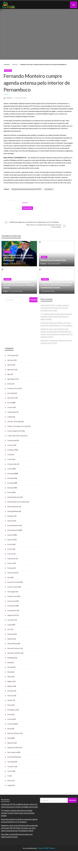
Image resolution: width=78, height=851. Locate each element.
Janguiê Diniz (11, 615)
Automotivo (11, 398)
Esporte (10, 535)
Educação (10, 488)
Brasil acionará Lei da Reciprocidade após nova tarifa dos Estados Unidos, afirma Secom (18, 257)
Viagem (9, 785)
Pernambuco (11, 710)
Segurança (10, 743)
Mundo (9, 672)
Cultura (9, 469)
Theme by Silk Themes (46, 848)
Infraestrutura (12, 596)
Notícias (10, 695)
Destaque (10, 473)
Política (14, 64)
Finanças (10, 568)
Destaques (11, 478)
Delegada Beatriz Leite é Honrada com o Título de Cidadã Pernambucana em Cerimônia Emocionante (56, 285)
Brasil (44, 257)
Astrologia (11, 393)
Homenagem (11, 592)
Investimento (11, 606)
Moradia (10, 667)
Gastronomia (11, 573)
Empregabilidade (13, 511)
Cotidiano (10, 450)
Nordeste (10, 691)
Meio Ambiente (12, 643)
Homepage (7, 64)
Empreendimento (13, 506)
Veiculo (9, 780)
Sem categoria (12, 752)
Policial (9, 719)
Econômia (10, 483)
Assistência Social (13, 388)
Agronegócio (11, 379)
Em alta (9, 492)
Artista (9, 384)
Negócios (10, 686)
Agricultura (11, 369)
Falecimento (11, 558)
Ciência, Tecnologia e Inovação (17, 426)
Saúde (9, 738)
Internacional (11, 601)
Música (9, 676)
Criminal (10, 459)
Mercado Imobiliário (14, 653)
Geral (9, 577)
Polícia (9, 714)
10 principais (11, 355)
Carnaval (10, 407)
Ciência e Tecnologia (14, 421)
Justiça (9, 625)
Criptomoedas (12, 464)
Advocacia (10, 360)
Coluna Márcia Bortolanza (16, 436)
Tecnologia (11, 762)
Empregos (10, 516)
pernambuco (49, 189)
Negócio (10, 681)
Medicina (10, 639)
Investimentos (12, 610)
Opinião (10, 700)
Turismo (10, 771)
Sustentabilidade (13, 757)
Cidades (10, 417)
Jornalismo (11, 620)
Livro (9, 629)
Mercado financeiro (14, 648)
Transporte (11, 766)
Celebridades (11, 412)
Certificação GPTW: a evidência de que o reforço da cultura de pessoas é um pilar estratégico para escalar (55, 307)
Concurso (10, 445)
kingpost (6, 291)
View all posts (27, 208)
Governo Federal (13, 587)
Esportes (10, 539)
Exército (10, 554)
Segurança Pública (13, 747)
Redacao (6, 263)
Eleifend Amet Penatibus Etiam (53, 260)
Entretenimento (12, 530)
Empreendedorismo (13, 497)
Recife (9, 729)
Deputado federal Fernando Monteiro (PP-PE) (26, 189)
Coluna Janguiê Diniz (14, 431)
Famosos (10, 563)
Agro (9, 374)
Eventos (10, 549)
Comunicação (11, 440)
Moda (9, 662)
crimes (9, 454)
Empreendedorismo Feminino (17, 502)
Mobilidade (11, 658)
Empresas (10, 521)
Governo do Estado (13, 582)
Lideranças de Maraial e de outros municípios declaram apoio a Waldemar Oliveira (19, 285)
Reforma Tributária (13, 733)
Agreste (10, 365)
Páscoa (9, 705)
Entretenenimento (13, 525)
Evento (9, 544)
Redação (9, 98)
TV (8, 776)
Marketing (10, 634)
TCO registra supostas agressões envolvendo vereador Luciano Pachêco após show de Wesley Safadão (56, 316)
